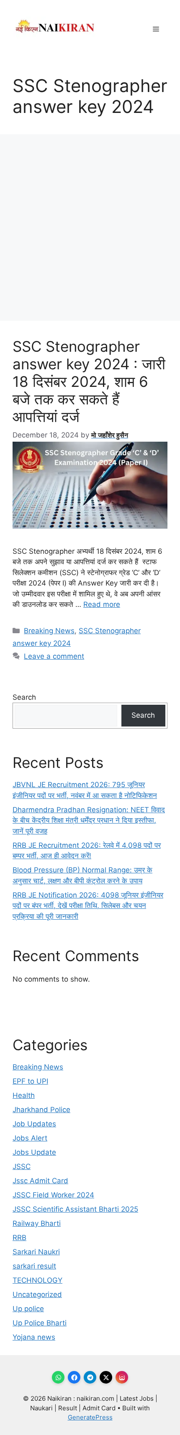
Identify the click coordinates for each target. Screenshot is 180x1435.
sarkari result (34, 1266)
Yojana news (34, 1337)
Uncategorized (37, 1294)
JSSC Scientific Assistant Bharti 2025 (75, 1209)
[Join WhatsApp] (58, 1377)
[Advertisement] (90, 227)
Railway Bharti (37, 1223)
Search (24, 697)
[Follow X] (106, 1377)
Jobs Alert (30, 1138)
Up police (28, 1309)
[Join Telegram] (90, 1377)
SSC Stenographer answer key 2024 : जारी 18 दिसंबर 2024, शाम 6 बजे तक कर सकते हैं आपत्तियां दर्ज (89, 381)
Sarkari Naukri (36, 1252)
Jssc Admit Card (40, 1181)
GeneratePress (90, 1417)
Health (24, 1095)
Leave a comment (54, 656)
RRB (19, 1237)
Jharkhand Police (41, 1109)
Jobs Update (34, 1152)
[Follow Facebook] (74, 1377)
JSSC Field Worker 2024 (53, 1195)
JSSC (22, 1166)
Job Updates (34, 1124)
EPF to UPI (30, 1081)
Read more (101, 604)
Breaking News (49, 631)
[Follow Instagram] (122, 1377)
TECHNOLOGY (37, 1280)
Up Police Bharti (40, 1323)
